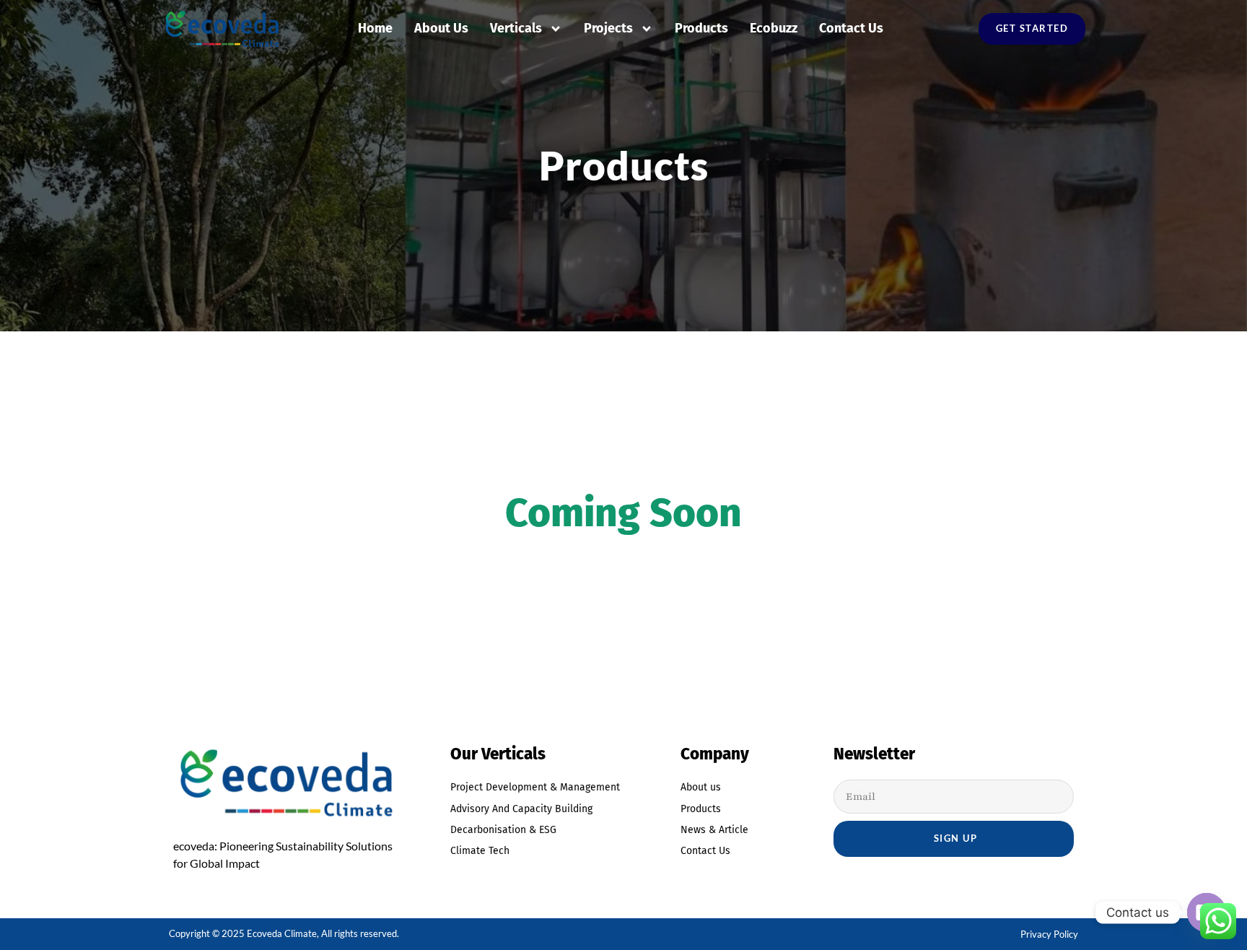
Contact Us (851, 28)
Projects (608, 28)
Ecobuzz (773, 28)
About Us (441, 28)
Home (375, 28)
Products (701, 28)
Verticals (516, 28)
